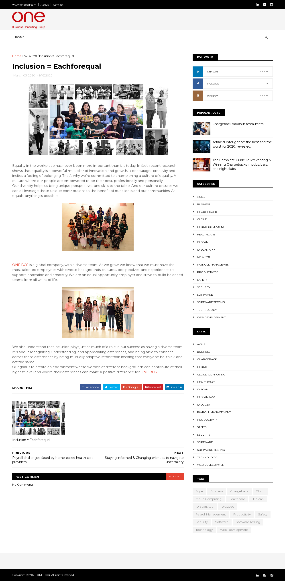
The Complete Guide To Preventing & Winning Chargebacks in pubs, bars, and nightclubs (242, 164)
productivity (207, 272)
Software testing (211, 302)
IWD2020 (30, 56)
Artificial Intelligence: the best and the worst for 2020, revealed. (242, 144)
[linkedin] (257, 4)
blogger (175, 476)
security (203, 287)
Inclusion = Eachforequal (31, 440)
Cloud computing (211, 227)
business (203, 204)
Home (19, 37)
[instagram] (271, 4)
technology (207, 309)
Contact (58, 4)
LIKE (266, 83)
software (205, 294)
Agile (201, 196)
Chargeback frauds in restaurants (238, 124)
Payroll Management (214, 264)
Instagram (212, 96)
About (45, 4)
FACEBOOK (213, 83)
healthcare (206, 234)
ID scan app (206, 249)
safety (202, 279)
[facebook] (264, 4)
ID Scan (202, 242)
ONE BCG (20, 265)
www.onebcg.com (24, 4)
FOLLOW (263, 71)
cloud (202, 219)
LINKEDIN (212, 71)
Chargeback (207, 212)
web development (211, 317)
